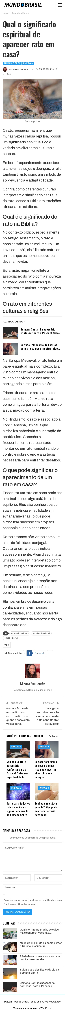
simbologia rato (11, 638)
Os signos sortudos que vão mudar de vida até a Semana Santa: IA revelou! (47, 716)
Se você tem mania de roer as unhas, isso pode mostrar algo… (40, 346)
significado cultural (41, 633)
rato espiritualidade (20, 633)
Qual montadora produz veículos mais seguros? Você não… (39, 931)
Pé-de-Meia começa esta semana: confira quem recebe (40, 958)
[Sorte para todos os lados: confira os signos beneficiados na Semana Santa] (18, 791)
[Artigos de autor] (32, 671)
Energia (28, 63)
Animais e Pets (12, 63)
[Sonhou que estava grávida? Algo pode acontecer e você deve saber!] (46, 791)
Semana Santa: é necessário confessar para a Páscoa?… (37, 985)
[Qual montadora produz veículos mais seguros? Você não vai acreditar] (10, 933)
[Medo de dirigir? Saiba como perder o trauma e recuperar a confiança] (10, 947)
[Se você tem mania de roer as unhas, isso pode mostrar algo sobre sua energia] (10, 349)
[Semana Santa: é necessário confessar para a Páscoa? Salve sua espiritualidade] (10, 333)
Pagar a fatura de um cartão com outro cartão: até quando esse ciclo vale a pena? (18, 716)
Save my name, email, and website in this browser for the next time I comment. (33, 902)
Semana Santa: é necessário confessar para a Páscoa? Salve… (41, 331)
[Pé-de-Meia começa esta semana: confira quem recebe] (10, 960)
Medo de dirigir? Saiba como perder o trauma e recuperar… (41, 945)
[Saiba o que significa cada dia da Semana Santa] (10, 973)
